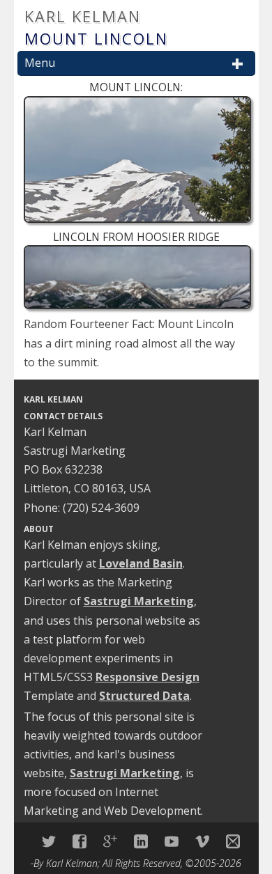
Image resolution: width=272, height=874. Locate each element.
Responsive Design (147, 677)
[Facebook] (79, 841)
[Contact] (232, 841)
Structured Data (144, 695)
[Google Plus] (110, 841)
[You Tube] (171, 841)
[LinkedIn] (140, 841)
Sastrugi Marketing (139, 601)
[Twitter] (48, 841)
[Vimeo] (202, 841)
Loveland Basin (141, 563)
